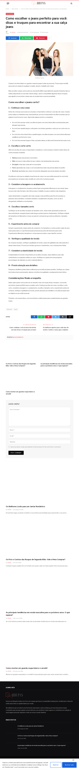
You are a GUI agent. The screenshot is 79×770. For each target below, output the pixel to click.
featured (9, 309)
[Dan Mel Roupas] (39, 3)
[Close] (75, 760)
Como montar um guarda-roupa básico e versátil (20, 393)
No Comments (35, 32)
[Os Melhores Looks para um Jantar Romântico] (39, 484)
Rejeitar (56, 765)
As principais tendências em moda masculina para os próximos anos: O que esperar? (56, 365)
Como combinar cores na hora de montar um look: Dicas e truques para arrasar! (22, 328)
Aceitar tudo (69, 765)
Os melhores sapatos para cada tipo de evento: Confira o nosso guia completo (55, 328)
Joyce (13, 32)
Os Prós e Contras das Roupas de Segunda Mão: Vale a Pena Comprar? (21, 365)
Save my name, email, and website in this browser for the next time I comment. (36, 447)
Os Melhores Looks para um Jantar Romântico (25, 506)
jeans (15, 309)
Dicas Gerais (10, 14)
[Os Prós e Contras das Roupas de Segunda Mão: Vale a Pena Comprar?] (22, 351)
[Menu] (8, 3)
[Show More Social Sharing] (50, 38)
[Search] (71, 3)
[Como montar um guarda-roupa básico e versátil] (22, 379)
